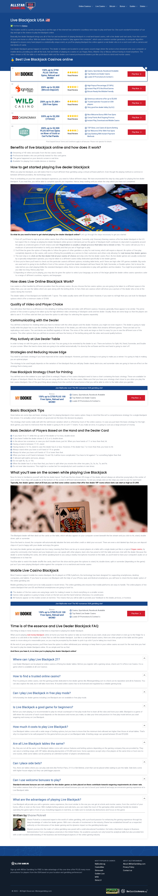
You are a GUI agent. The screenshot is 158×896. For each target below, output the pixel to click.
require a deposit (116, 250)
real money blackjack (35, 635)
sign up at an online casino (44, 239)
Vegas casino (136, 549)
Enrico (24, 26)
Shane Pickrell (36, 815)
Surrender (112, 264)
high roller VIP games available (125, 261)
